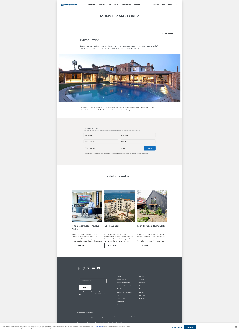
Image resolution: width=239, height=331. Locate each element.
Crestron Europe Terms (92, 322)
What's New (126, 4)
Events (141, 292)
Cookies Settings (177, 327)
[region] (119, 327)
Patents (79, 322)
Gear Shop (142, 295)
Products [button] (102, 4)
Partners (142, 282)
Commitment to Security (125, 292)
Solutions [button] (91, 4)
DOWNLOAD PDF (168, 33)
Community (156, 4)
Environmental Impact (124, 286)
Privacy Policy (144, 153)
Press (141, 286)
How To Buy (113, 4)
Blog (118, 295)
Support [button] (137, 4)
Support (141, 279)
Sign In (163, 4)
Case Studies (121, 298)
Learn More (80, 245)
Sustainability (121, 279)
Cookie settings (119, 322)
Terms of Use (135, 153)
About (119, 276)
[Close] (236, 327)
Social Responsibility (123, 282)
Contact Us (120, 305)
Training (141, 289)
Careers (141, 276)
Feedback (142, 298)
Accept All (190, 327)
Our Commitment (122, 289)
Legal (84, 322)
